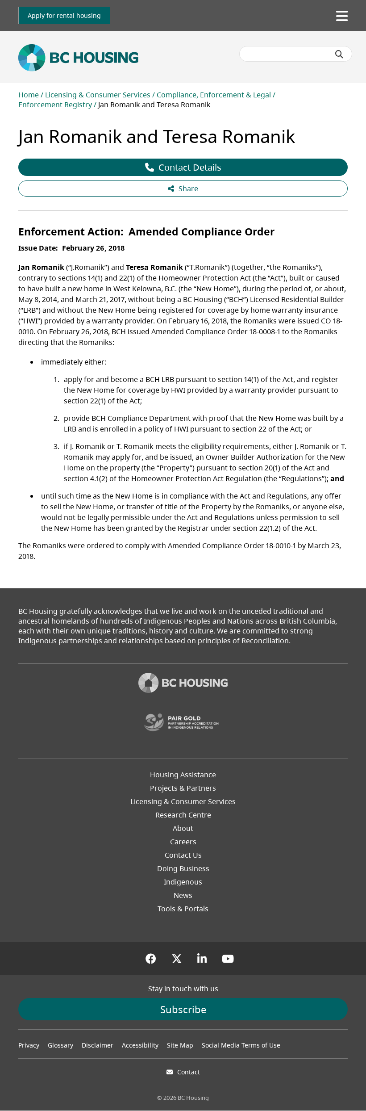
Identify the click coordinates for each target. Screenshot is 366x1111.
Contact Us (183, 855)
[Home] (183, 684)
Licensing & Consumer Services (97, 95)
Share (188, 188)
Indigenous (183, 882)
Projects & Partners (183, 788)
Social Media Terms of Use (241, 1045)
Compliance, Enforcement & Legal (214, 95)
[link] (64, 15)
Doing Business (183, 868)
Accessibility (140, 1045)
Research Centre (183, 815)
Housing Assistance (183, 775)
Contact (188, 1072)
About (183, 828)
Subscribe (183, 1009)
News (183, 895)
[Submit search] (339, 54)
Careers (183, 842)
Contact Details (189, 167)
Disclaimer (97, 1045)
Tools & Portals (183, 909)
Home (28, 95)
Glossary (60, 1045)
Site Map (180, 1045)
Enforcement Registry (55, 104)
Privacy (28, 1045)
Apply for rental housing (64, 15)
